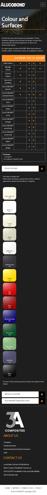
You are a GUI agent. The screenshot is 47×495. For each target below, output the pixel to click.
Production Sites (10, 446)
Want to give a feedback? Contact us (17, 468)
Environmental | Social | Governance (17, 449)
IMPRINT (16, 488)
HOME (7, 488)
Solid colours (11, 168)
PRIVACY (38, 488)
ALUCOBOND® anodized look (17, 401)
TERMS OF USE (27, 488)
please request (26, 382)
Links (5, 453)
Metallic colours (12, 394)
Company (7, 442)
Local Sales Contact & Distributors (16, 464)
